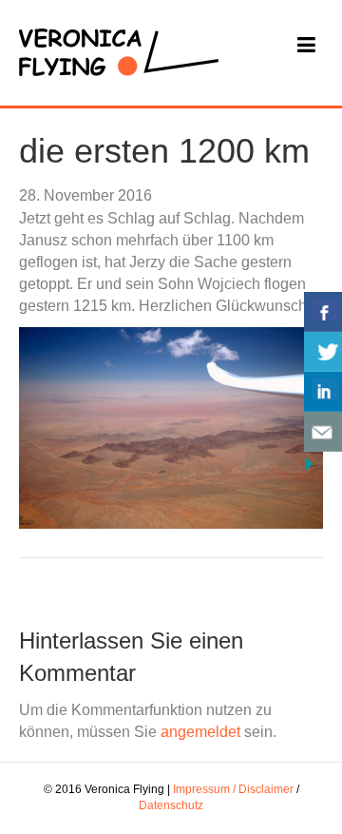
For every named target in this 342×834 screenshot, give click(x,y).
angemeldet (200, 732)
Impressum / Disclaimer (233, 789)
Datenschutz (171, 805)
